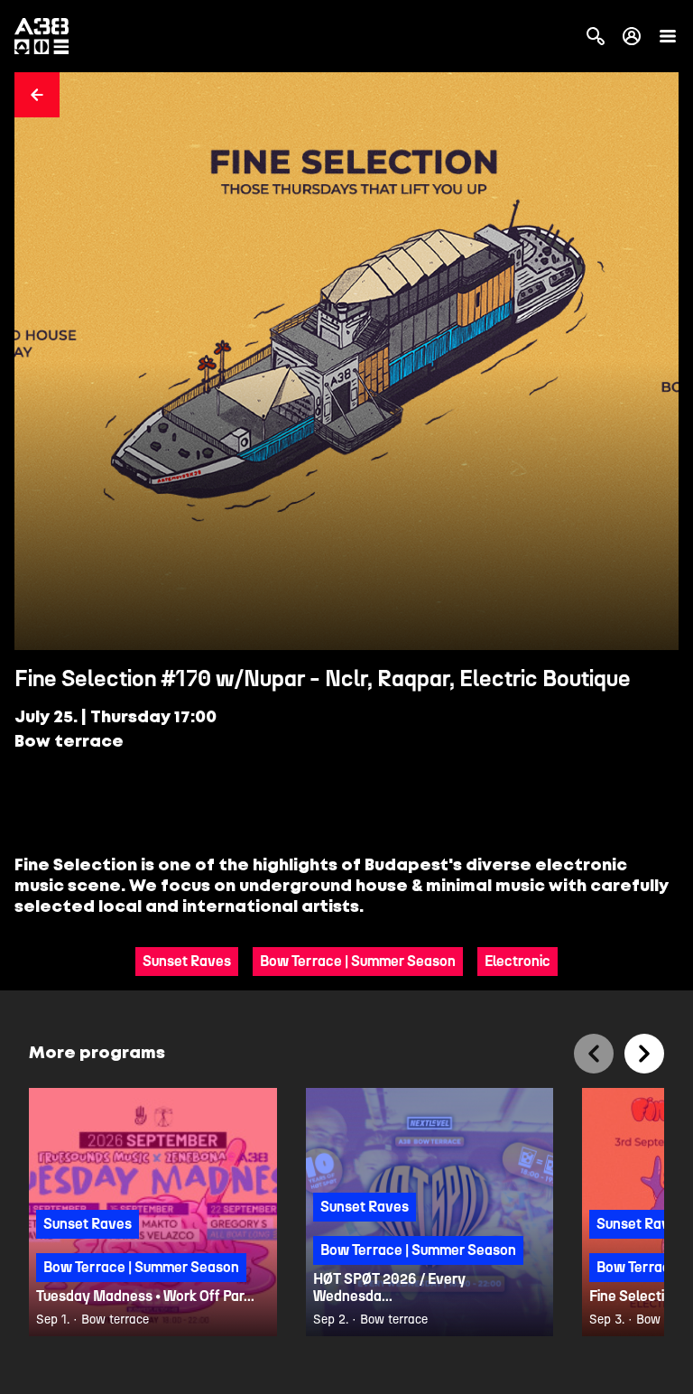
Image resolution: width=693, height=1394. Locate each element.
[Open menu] (668, 36)
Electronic (517, 961)
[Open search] (595, 36)
